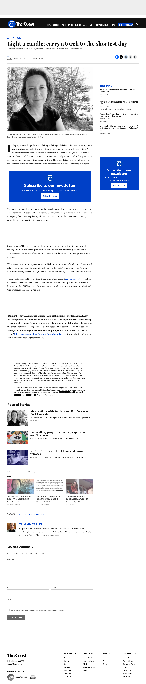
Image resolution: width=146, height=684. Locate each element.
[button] (73, 342)
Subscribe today (73, 352)
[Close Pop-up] (116, 325)
